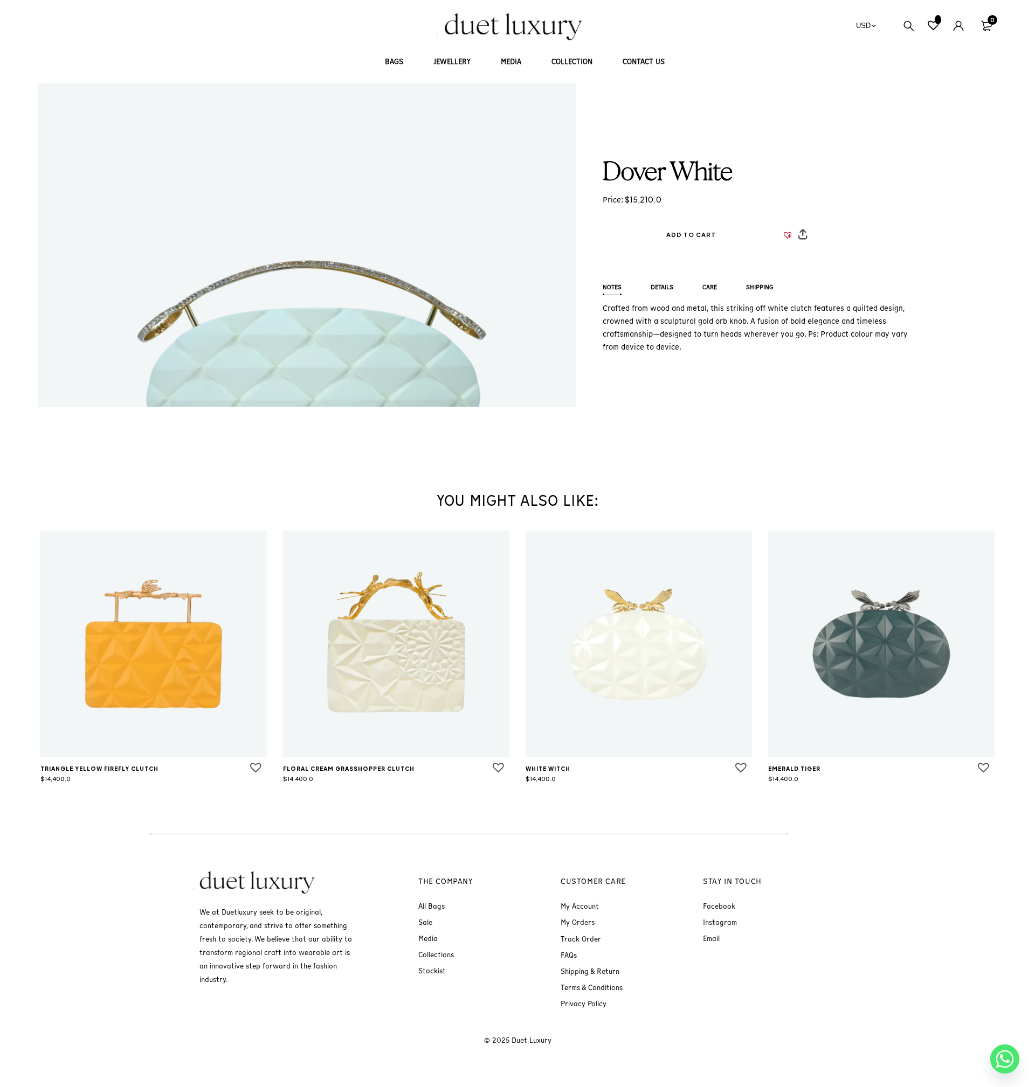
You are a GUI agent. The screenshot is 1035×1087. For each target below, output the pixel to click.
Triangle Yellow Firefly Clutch (99, 768)
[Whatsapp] (1004, 1059)
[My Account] (958, 26)
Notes (612, 287)
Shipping (760, 287)
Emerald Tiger (794, 768)
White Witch (548, 768)
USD (863, 26)
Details (662, 287)
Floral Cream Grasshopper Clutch (349, 768)
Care (709, 287)
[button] (691, 235)
